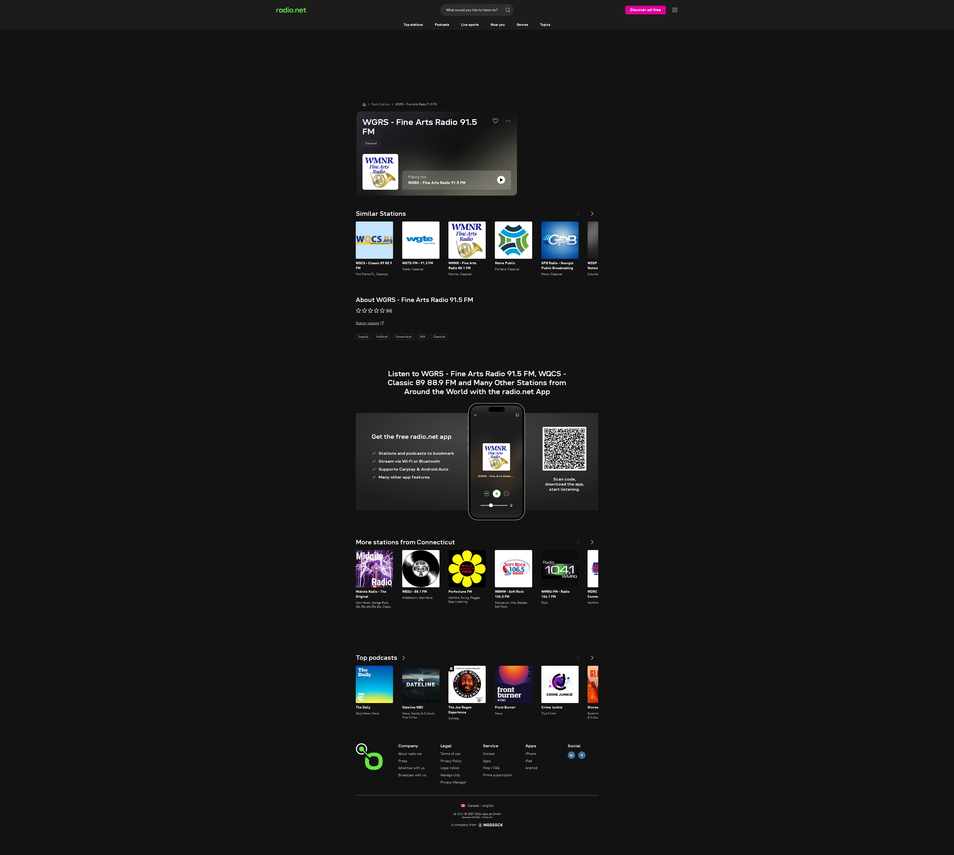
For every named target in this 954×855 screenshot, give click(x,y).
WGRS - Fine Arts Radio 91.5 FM (437, 183)
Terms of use (450, 754)
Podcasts (442, 25)
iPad (528, 761)
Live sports (470, 25)
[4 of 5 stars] (376, 311)
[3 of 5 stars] (370, 311)
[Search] (508, 10)
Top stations (413, 25)
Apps (487, 761)
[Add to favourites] (495, 121)
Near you (498, 25)
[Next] (592, 212)
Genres (522, 25)
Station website (367, 323)
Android (531, 768)
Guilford (382, 336)
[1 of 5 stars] (358, 311)
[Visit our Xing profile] (582, 755)
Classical (371, 143)
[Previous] (578, 212)
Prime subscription (497, 775)
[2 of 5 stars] (364, 311)
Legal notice (449, 768)
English (363, 336)
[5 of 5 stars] (382, 311)
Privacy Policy (450, 761)
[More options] (508, 121)
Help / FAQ (491, 768)
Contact (489, 754)
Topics (545, 25)
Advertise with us (411, 768)
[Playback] (501, 180)
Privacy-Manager (453, 782)
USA (422, 336)
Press (402, 761)
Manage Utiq (450, 775)
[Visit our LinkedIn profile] (571, 755)
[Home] (364, 104)
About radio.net (410, 754)
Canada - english (480, 806)
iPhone (530, 754)
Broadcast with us (412, 775)
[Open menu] (675, 10)
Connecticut (404, 336)
